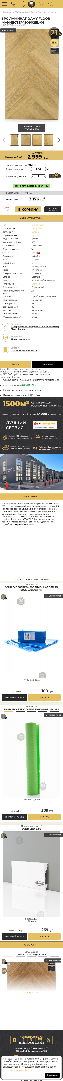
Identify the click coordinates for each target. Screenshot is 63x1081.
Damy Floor (36, 12)
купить (44, 697)
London (49, 12)
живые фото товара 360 (31, 128)
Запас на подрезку (55, 176)
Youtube (48, 1040)
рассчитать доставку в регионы (32, 185)
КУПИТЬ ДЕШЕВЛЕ (53, 209)
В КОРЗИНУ (28, 209)
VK (14, 1040)
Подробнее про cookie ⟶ (17, 1070)
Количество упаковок (15, 176)
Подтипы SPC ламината (24, 350)
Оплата (15, 364)
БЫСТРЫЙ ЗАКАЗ (14, 697)
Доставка (47, 364)
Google (31, 1040)
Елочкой (36, 284)
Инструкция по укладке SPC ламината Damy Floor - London (35, 327)
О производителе (20, 339)
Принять (52, 1075)
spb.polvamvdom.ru (31, 4)
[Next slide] (58, 140)
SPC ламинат (21, 12)
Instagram (40, 1040)
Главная (7, 12)
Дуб (33, 235)
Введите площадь (14, 169)
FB (23, 1040)
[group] (31, 74)
